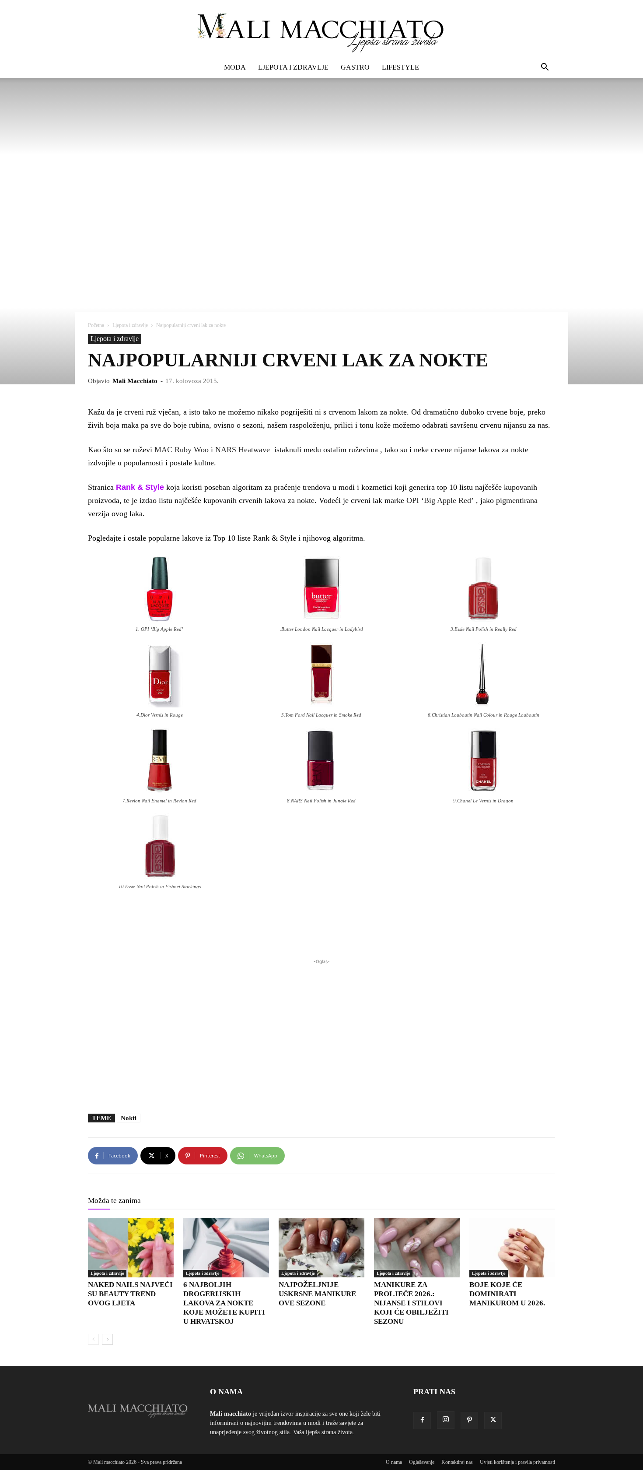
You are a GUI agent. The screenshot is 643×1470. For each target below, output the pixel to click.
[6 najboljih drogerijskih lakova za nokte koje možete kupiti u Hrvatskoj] (226, 1247)
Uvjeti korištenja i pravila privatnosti (517, 1462)
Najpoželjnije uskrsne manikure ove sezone (317, 1293)
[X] (493, 1420)
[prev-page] (93, 1339)
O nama (394, 1462)
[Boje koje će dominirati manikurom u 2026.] (512, 1247)
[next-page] (107, 1339)
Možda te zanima (114, 1200)
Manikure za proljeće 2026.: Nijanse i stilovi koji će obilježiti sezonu (411, 1303)
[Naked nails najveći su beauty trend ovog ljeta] (131, 1247)
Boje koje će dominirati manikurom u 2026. (507, 1293)
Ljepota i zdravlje (293, 67)
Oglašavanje (421, 1462)
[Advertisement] (321, 1031)
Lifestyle (400, 67)
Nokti (128, 1118)
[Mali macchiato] (321, 29)
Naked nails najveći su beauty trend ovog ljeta (130, 1293)
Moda (235, 67)
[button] (544, 68)
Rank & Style (140, 487)
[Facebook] (422, 1420)
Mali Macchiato (134, 380)
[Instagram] (445, 1420)
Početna (96, 325)
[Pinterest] (469, 1420)
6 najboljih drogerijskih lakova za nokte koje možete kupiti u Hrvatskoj (224, 1303)
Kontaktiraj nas (457, 1462)
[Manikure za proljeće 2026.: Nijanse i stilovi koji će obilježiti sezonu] (417, 1247)
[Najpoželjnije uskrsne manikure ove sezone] (321, 1247)
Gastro (355, 67)
